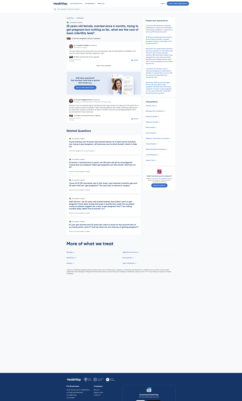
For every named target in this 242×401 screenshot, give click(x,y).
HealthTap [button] (70, 18)
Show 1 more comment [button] (103, 65)
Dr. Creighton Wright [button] (81, 45)
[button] (60, 3)
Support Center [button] (98, 392)
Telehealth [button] (80, 18)
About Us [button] (96, 390)
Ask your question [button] (159, 185)
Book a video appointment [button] (178, 3)
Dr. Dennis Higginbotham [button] (83, 100)
